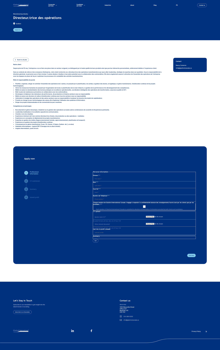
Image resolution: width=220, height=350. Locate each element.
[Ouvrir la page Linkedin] (81, 330)
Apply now (18, 30)
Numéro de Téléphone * (101, 196)
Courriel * (96, 189)
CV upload (96, 173)
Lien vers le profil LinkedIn (101, 229)
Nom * (95, 182)
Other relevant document (102, 224)
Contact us (202, 5)
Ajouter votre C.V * (100, 217)
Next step (191, 255)
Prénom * (96, 175)
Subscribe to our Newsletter (22, 312)
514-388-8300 (128, 316)
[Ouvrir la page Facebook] (100, 330)
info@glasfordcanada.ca (184, 68)
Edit (96, 240)
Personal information (99, 172)
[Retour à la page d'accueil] (21, 5)
